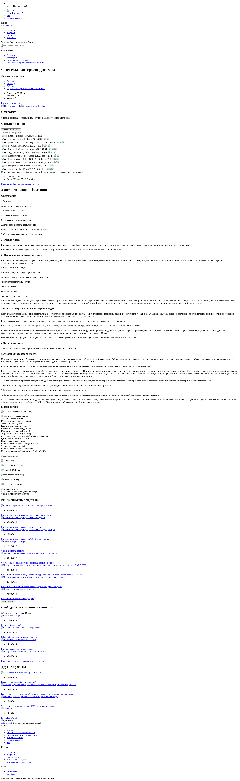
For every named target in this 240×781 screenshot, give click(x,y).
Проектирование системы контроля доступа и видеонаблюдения (31, 586)
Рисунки (11, 32)
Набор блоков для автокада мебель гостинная (22, 661)
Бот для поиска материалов (19, 762)
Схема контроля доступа (12, 551)
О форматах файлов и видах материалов (20, 184)
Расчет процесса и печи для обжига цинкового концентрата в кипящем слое (37, 694)
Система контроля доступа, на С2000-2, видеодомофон (27, 539)
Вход (9, 15)
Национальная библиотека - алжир (17, 649)
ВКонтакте (12, 771)
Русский (11, 81)
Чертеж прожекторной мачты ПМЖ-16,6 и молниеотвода (28, 706)
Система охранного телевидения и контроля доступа (26, 515)
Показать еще (8, 601)
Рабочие (10, 86)
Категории (12, 58)
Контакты (11, 37)
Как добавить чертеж (17, 759)
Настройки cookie (15, 737)
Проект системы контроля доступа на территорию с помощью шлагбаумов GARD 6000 (42, 574)
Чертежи (11, 30)
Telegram (11, 774)
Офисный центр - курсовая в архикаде (19, 637)
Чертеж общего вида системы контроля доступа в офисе (27, 563)
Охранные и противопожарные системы (26, 63)
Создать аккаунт (14, 18)
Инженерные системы (17, 60)
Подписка (11, 35)
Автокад (11, 83)
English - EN (18, 13)
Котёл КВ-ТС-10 (9, 718)
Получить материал (10, 103)
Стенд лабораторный (11, 625)
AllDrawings (6, 25)
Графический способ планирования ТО (19, 682)
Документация (14, 757)
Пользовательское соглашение (21, 732)
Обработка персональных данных (23, 735)
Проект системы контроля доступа (17, 598)
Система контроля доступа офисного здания (22, 527)
